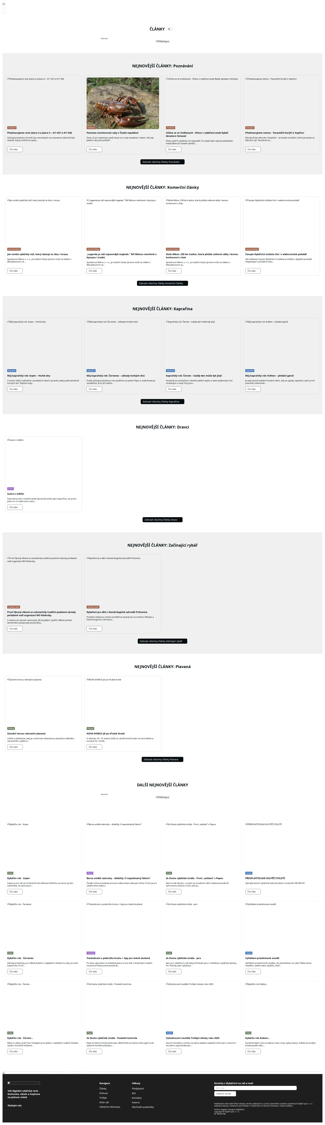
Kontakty (137, 1098)
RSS (134, 1093)
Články (103, 1088)
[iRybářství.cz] (4, 8)
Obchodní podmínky (143, 1107)
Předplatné (138, 1088)
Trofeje (103, 1098)
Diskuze (103, 1093)
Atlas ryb (104, 1102)
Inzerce (136, 1102)
